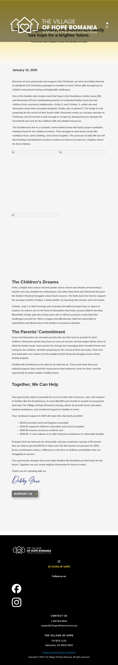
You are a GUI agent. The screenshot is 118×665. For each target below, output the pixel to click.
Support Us (23, 493)
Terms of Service (67, 653)
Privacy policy (50, 653)
